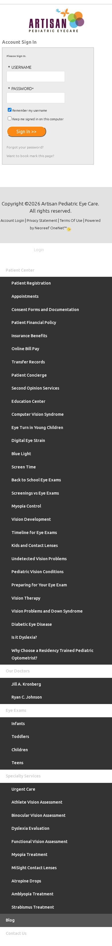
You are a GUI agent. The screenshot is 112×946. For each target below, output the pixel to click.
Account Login (12, 220)
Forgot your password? (25, 147)
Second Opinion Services (35, 388)
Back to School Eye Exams (36, 480)
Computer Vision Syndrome (37, 414)
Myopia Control (26, 506)
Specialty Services (23, 776)
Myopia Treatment (29, 854)
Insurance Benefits (29, 335)
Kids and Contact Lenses (34, 545)
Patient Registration (31, 283)
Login (38, 249)
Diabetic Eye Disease (31, 624)
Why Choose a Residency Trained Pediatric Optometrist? (52, 654)
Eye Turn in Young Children (37, 427)
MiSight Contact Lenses (34, 867)
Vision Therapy (25, 598)
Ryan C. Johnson (26, 697)
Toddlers (20, 736)
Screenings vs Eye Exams (35, 493)
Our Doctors (18, 671)
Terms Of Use (71, 220)
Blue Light (21, 453)
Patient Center (20, 270)
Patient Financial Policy (33, 322)
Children (19, 749)
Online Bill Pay (25, 348)
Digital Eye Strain (28, 440)
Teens (17, 762)
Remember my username (29, 110)
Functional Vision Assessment (39, 841)
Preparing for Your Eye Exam (39, 585)
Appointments (24, 296)
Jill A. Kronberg (26, 684)
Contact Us (16, 933)
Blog (10, 920)
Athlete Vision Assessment (36, 802)
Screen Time (23, 467)
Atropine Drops (26, 881)
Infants (18, 723)
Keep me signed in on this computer (37, 119)
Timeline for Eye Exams (34, 532)
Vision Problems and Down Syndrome (47, 611)
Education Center (28, 401)
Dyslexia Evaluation (30, 828)
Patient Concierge (29, 375)
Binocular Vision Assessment (38, 815)
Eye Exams (16, 710)
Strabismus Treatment (32, 907)
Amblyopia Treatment (32, 894)
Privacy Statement (42, 220)
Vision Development (31, 519)
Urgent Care (23, 789)
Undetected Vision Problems (39, 558)
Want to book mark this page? (30, 156)
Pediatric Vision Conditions (37, 571)
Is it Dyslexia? (24, 637)
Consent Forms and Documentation (45, 309)
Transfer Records (28, 362)
